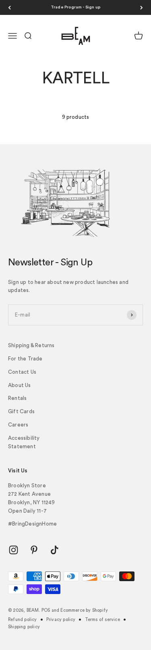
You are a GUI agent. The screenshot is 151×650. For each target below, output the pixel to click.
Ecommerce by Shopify (84, 610)
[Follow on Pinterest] (34, 549)
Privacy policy (61, 619)
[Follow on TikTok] (54, 549)
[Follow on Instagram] (13, 549)
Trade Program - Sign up (76, 7)
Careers (18, 424)
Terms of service (102, 619)
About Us (19, 385)
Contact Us (22, 372)
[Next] (141, 7)
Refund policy (22, 619)
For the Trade (25, 358)
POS (45, 610)
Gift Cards (21, 411)
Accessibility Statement (24, 442)
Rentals (17, 398)
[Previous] (9, 7)
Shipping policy (24, 627)
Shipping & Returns (31, 345)
